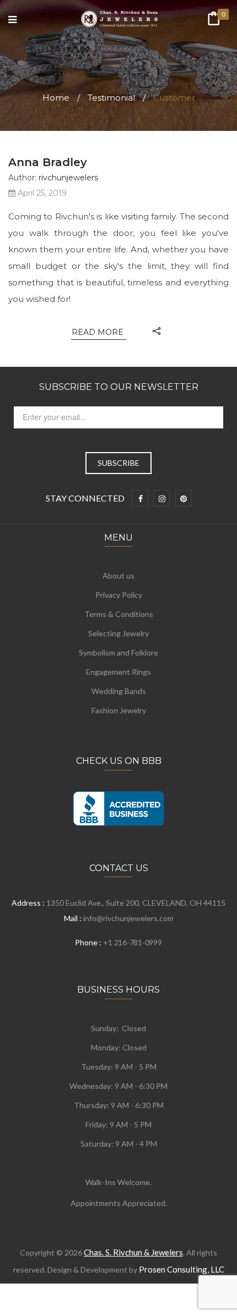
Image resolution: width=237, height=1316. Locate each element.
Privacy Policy (118, 594)
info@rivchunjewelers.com (128, 918)
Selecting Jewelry (118, 633)
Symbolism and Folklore (118, 652)
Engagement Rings (118, 671)
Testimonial (111, 97)
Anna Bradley (47, 162)
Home (55, 97)
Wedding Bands (118, 691)
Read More (99, 332)
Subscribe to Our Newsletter (118, 387)
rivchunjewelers (68, 178)
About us (118, 575)
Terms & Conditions (118, 614)
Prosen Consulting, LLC (181, 1269)
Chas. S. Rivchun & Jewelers (133, 1252)
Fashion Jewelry (118, 710)
